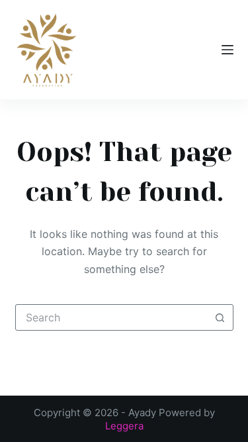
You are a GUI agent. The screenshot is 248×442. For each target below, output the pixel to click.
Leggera (124, 425)
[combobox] (112, 317)
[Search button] (220, 317)
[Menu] (227, 50)
